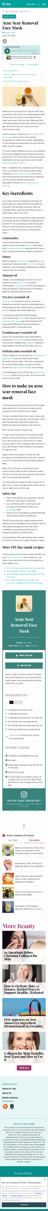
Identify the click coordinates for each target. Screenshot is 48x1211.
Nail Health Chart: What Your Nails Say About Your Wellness (29, 864)
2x (16, 702)
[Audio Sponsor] (21, 58)
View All (24, 1068)
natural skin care (14, 557)
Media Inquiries (10, 1098)
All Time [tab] (13, 840)
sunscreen (11, 510)
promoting (32, 264)
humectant (22, 261)
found (21, 318)
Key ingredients (10, 71)
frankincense (19, 340)
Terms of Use (16, 1195)
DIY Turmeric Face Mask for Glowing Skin (26, 568)
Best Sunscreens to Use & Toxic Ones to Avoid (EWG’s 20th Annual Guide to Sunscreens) (29, 851)
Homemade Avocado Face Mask (21, 571)
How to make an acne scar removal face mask (19, 75)
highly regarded (20, 367)
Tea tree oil (7, 301)
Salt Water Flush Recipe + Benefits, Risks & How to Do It (28, 907)
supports (30, 343)
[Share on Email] (4, 41)
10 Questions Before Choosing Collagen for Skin (20, 955)
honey (42, 261)
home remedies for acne (13, 163)
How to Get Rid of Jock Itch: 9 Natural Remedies (29, 893)
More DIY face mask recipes (16, 81)
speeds (5, 310)
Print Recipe (33, 64)
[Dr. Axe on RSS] (5, 1106)
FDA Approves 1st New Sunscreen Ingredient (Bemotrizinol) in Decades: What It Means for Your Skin (23, 1026)
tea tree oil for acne (11, 321)
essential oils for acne (20, 174)
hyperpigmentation (15, 248)
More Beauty (18, 925)
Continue (24, 1205)
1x (11, 702)
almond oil (23, 283)
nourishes (19, 286)
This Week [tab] (34, 840)
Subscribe (31, 4)
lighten (29, 245)
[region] (24, 1193)
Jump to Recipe (17, 64)
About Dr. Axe (9, 1089)
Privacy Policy (23, 1173)
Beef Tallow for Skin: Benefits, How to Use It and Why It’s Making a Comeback (29, 879)
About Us (6, 1093)
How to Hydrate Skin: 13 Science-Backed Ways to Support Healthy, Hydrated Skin (24, 991)
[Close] (44, 1179)
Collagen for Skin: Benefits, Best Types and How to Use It (24, 1056)
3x (21, 702)
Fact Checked (10, 16)
